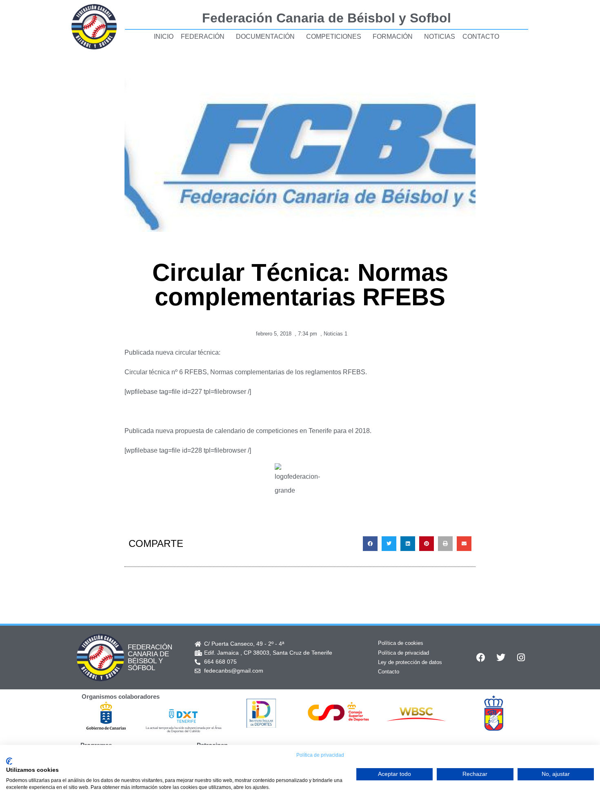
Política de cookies (400, 643)
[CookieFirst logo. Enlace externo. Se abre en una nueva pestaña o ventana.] (9, 761)
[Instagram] (521, 657)
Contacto (480, 36)
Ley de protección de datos (410, 662)
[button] (370, 543)
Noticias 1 (335, 334)
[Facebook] (481, 657)
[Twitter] (501, 657)
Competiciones (333, 36)
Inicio (163, 36)
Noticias (439, 36)
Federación (202, 36)
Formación (393, 36)
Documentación (265, 36)
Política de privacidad (403, 653)
